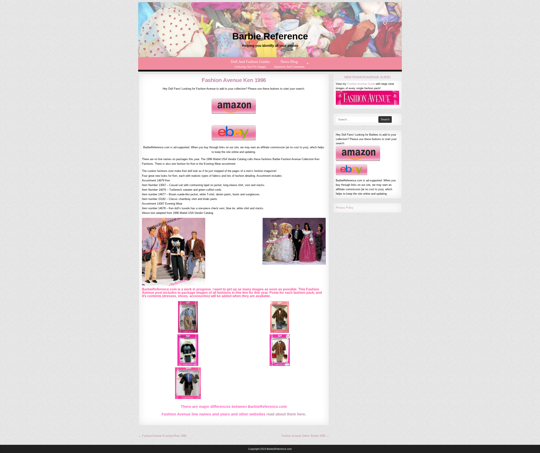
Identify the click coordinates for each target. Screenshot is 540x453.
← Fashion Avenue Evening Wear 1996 (162, 435)
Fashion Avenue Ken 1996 (234, 80)
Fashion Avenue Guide (361, 83)
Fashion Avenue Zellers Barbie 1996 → (305, 435)
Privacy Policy (345, 207)
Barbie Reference (270, 36)
